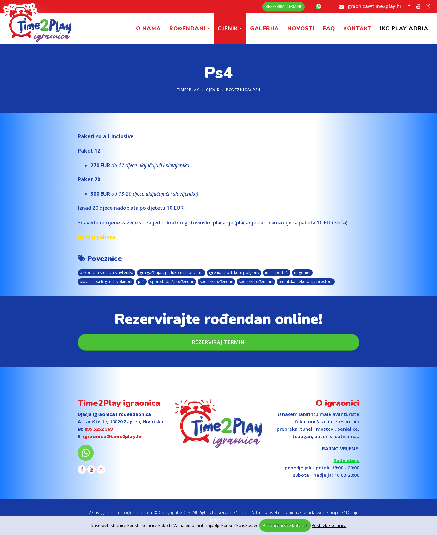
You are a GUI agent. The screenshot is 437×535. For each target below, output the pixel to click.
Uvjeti (244, 512)
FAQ (329, 28)
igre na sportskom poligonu (234, 272)
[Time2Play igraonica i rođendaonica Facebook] (409, 6)
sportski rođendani (256, 281)
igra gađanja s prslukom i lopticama (171, 272)
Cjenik (228, 28)
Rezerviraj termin (218, 342)
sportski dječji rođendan (172, 281)
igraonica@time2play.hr (373, 6)
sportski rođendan (216, 281)
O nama (148, 28)
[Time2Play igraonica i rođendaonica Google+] (418, 6)
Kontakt (357, 28)
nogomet (302, 272)
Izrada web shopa (321, 512)
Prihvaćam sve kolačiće (285, 525)
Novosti (300, 28)
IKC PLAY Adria (404, 28)
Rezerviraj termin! (283, 6)
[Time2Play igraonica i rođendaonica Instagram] (428, 6)
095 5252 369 (98, 429)
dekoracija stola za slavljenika (106, 272)
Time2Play (188, 89)
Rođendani (187, 28)
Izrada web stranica (276, 512)
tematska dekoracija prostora (306, 281)
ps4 (141, 281)
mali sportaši (277, 272)
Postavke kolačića (329, 525)
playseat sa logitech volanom (106, 281)
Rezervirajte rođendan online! (218, 319)
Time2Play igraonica (119, 403)
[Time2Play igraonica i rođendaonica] (218, 423)
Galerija (264, 28)
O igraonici (337, 403)
